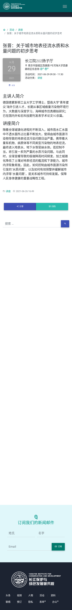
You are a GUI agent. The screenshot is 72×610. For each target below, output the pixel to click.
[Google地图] (47, 69)
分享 (21, 206)
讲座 (20, 29)
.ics (13, 85)
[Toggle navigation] (65, 6)
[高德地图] (42, 69)
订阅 (60, 546)
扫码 (54, 206)
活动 (11, 29)
